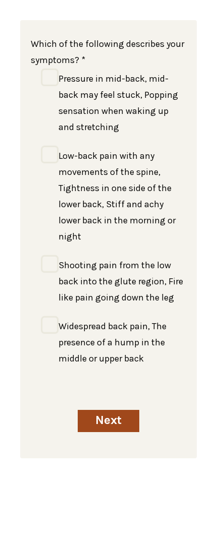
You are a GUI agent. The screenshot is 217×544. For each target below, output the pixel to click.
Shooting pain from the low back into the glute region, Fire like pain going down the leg (121, 281)
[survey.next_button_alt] (108, 421)
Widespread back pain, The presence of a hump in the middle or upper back (113, 342)
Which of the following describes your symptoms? (107, 52)
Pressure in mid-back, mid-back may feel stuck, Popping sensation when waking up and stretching (118, 103)
